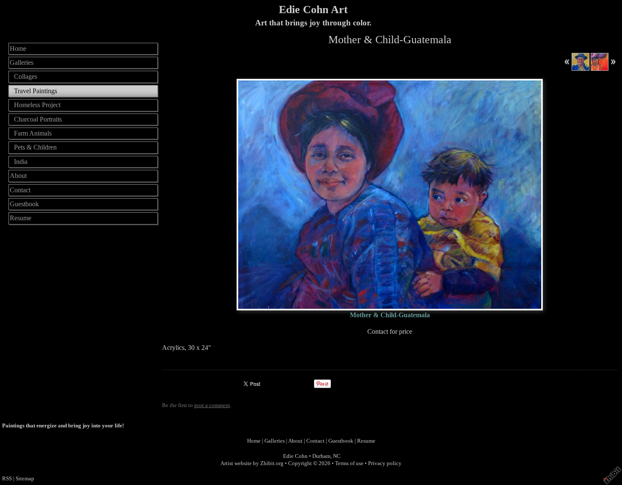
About (18, 175)
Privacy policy (385, 463)
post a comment (212, 405)
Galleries (21, 62)
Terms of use (349, 463)
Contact (20, 190)
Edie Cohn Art (313, 9)
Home (18, 48)
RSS (7, 479)
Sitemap (25, 479)
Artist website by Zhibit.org (251, 463)
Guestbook (24, 204)
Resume (20, 218)
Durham (321, 456)
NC (337, 456)
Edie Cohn (295, 456)
